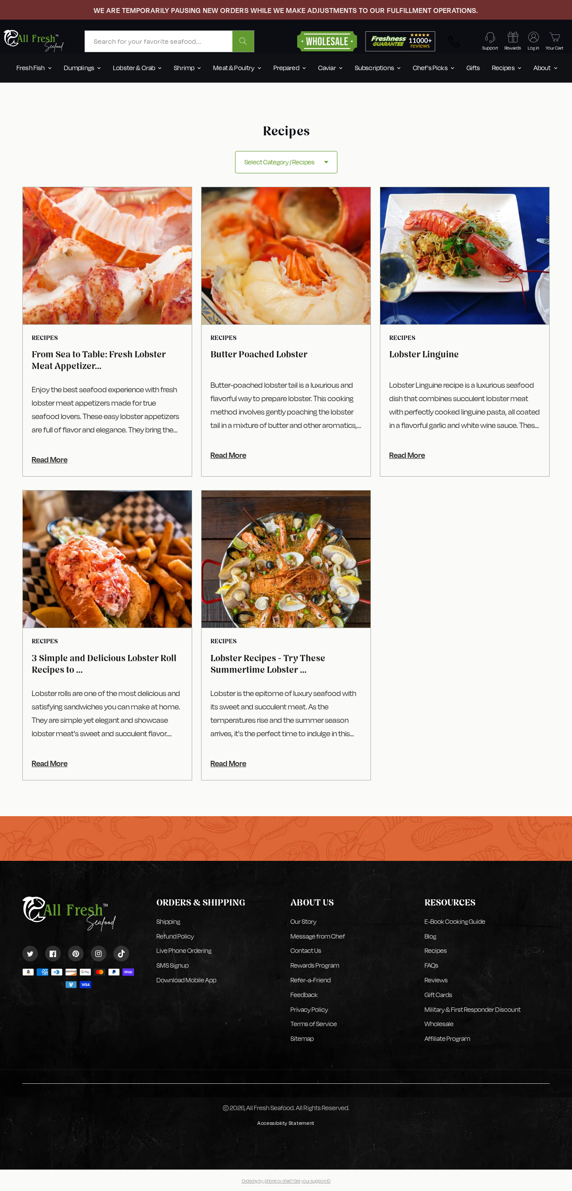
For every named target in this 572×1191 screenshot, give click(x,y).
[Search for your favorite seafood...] (243, 41)
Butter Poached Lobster (258, 354)
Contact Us (305, 950)
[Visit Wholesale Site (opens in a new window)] (327, 40)
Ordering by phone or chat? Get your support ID (286, 1180)
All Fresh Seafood (270, 1107)
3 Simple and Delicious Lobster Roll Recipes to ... (104, 663)
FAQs (431, 965)
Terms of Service (313, 1023)
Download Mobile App (186, 980)
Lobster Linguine (424, 354)
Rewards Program (314, 965)
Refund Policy (175, 936)
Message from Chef (317, 936)
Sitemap (302, 1038)
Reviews (436, 980)
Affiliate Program (447, 1038)
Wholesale (439, 1023)
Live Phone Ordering (183, 950)
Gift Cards (438, 994)
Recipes (436, 950)
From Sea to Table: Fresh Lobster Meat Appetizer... (99, 360)
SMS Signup (172, 965)
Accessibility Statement (286, 1123)
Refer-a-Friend (310, 980)
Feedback (304, 994)
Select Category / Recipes (279, 162)
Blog (430, 936)
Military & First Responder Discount (473, 1009)
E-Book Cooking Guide (455, 921)
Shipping (168, 921)
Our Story (303, 921)
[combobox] (169, 41)
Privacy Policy (309, 1009)
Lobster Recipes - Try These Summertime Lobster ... (267, 663)
